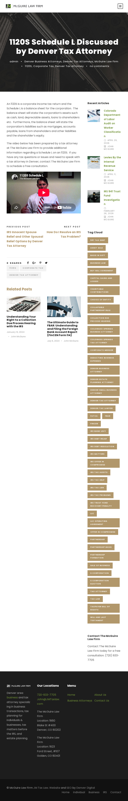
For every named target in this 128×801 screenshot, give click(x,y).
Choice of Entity (100, 299)
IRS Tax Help (97, 480)
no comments (99, 66)
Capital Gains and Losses (101, 280)
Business (94, 792)
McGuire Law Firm (106, 61)
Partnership (97, 539)
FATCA (94, 416)
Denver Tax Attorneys (78, 61)
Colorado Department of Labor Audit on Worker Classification (112, 123)
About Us (100, 695)
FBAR (107, 416)
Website (54, 788)
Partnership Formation (97, 556)
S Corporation (99, 573)
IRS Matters (97, 454)
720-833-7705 (46, 695)
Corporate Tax (43, 66)
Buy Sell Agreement (101, 270)
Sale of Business (100, 565)
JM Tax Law (40, 788)
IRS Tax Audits (99, 472)
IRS (105, 792)
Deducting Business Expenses (102, 359)
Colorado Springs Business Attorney (101, 330)
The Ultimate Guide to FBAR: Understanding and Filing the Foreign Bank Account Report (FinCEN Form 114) (62, 328)
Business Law (98, 263)
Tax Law (95, 599)
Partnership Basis (101, 547)
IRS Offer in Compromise (97, 463)
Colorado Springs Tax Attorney (101, 341)
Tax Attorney (98, 591)
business (12, 697)
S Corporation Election (99, 582)
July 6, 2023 (53, 340)
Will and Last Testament (98, 619)
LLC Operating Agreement (98, 523)
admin (14, 61)
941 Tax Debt (97, 240)
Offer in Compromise (102, 532)
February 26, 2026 (109, 212)
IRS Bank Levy (98, 431)
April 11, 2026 (110, 175)
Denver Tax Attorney (69, 66)
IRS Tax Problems (100, 495)
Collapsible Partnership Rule (100, 309)
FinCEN (94, 423)
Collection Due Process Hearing (100, 319)
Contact (115, 792)
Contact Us (101, 701)
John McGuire (18, 336)
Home (71, 695)
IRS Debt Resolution (102, 446)
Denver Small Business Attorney (103, 391)
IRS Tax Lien (97, 487)
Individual (79, 792)
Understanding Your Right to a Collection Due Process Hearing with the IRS (21, 321)
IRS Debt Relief (98, 438)
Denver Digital (85, 788)
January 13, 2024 (15, 332)
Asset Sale (96, 247)
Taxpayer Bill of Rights (100, 608)
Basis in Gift (97, 255)
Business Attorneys (79, 701)
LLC (92, 513)
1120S (28, 66)
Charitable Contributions (99, 290)
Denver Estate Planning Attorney (102, 381)
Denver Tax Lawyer (101, 408)
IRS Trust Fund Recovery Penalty (101, 504)
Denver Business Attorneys (43, 61)
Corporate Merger (101, 350)
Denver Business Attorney (99, 370)
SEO (69, 788)
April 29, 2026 (111, 141)
